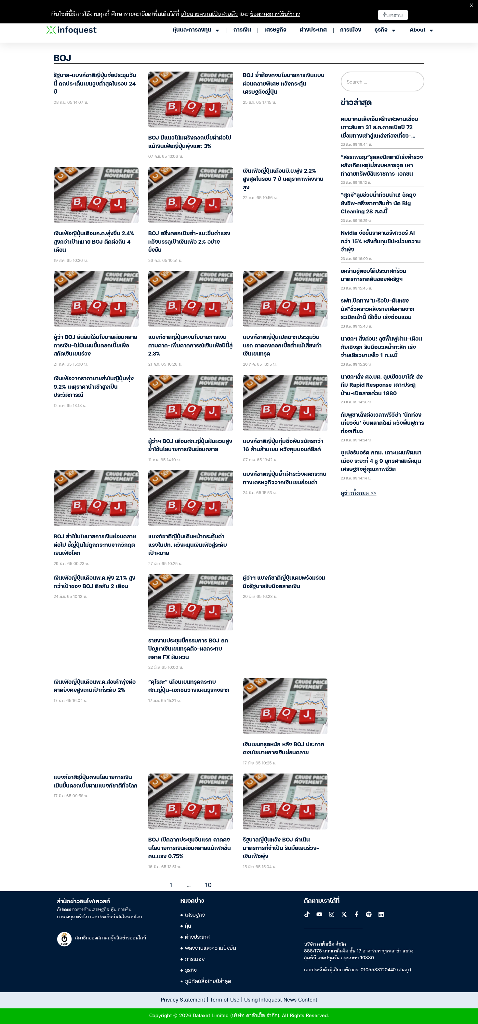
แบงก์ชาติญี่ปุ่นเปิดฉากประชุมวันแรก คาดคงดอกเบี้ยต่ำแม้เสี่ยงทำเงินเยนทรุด (282, 346)
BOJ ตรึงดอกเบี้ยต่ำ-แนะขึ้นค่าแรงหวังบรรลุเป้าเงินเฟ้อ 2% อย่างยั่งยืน (189, 242)
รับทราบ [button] (393, 15)
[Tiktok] (307, 914)
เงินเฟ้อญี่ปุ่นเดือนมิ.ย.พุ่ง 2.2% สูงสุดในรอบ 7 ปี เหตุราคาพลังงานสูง (283, 179)
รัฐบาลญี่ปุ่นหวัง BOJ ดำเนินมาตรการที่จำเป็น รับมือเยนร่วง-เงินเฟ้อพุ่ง (281, 848)
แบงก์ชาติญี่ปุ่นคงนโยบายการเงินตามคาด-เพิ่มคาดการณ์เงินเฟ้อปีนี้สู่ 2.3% (190, 346)
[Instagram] (332, 914)
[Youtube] (319, 914)
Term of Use (224, 999)
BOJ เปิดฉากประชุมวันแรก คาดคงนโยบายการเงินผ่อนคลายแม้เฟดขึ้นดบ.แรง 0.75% (189, 848)
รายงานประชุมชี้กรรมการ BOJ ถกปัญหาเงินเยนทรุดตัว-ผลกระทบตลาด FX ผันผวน (188, 649)
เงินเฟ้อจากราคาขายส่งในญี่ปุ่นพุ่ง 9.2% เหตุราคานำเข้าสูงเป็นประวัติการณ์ (94, 387)
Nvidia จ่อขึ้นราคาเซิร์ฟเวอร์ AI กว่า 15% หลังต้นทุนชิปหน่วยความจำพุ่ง (381, 241)
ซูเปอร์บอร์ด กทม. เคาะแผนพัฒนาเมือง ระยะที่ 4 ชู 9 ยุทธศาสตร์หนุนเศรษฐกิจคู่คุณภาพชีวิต (381, 461)
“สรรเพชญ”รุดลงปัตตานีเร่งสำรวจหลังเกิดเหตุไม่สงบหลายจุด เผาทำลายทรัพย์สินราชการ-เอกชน (382, 166)
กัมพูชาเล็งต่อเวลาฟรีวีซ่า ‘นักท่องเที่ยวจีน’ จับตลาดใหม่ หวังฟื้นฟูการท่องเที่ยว (382, 423)
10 (208, 884)
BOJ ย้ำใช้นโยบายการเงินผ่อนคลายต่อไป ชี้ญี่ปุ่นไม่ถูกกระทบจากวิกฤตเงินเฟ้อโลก (95, 545)
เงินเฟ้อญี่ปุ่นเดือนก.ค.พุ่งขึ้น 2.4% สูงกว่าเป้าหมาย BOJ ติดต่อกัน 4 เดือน (94, 242)
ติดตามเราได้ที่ (321, 901)
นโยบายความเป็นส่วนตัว (209, 13)
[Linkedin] (381, 914)
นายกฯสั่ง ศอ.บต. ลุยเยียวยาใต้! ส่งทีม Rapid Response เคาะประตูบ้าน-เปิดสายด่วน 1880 (382, 385)
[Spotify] (369, 914)
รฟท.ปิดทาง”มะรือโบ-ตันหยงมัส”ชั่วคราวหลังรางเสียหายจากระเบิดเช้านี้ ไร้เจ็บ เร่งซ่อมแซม (378, 309)
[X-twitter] (344, 914)
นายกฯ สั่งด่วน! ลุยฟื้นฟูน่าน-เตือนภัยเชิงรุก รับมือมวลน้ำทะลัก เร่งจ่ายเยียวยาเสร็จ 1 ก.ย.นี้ (381, 347)
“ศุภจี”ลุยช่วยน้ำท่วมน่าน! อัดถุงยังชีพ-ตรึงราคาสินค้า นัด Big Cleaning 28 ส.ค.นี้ (378, 203)
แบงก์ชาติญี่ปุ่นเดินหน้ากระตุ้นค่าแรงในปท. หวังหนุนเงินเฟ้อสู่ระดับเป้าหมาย (187, 545)
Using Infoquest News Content (280, 999)
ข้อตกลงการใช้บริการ (275, 13)
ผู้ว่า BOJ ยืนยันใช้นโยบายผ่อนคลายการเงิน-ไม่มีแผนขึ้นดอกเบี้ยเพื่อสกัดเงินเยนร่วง (95, 346)
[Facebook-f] (356, 914)
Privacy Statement (183, 999)
